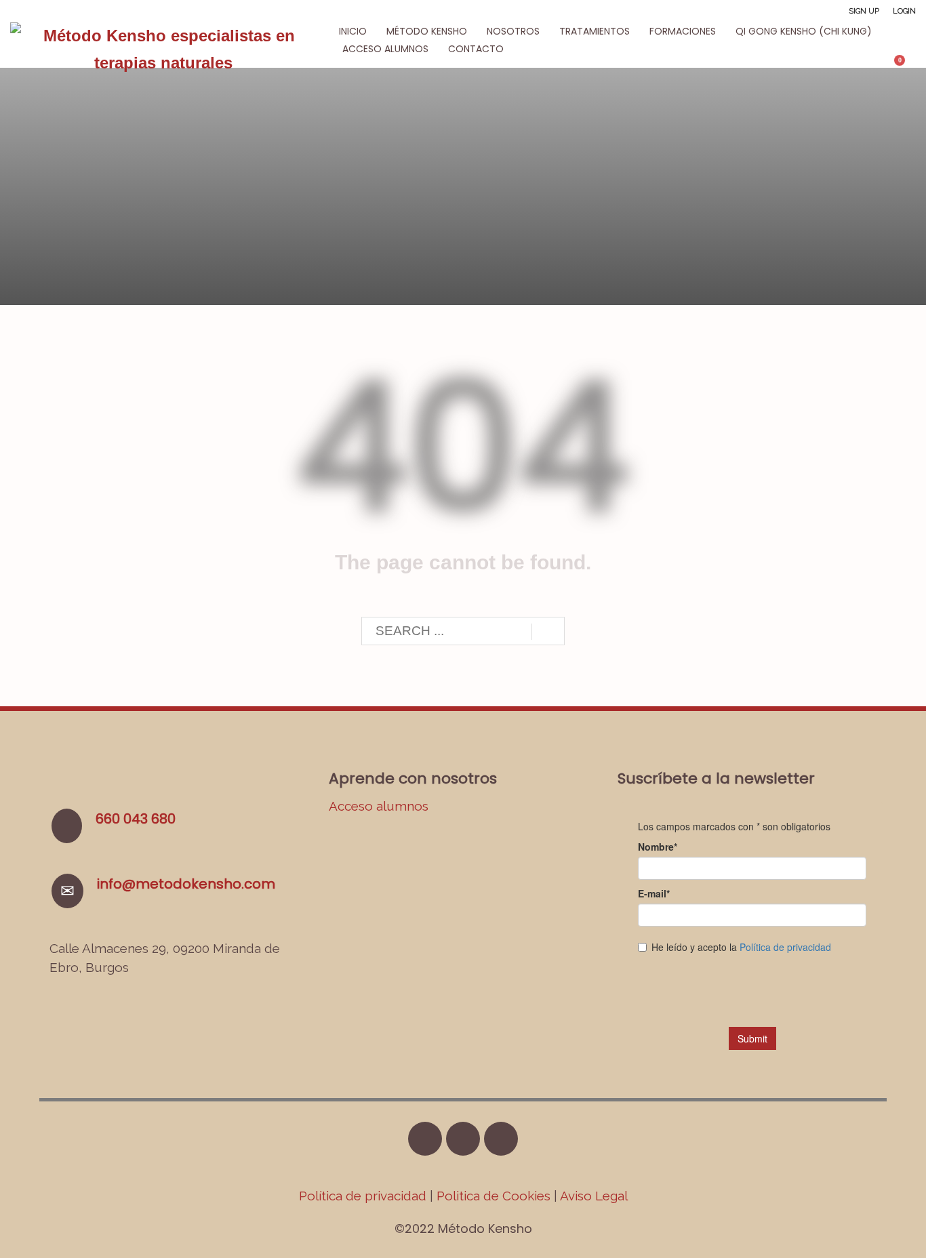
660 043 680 (136, 818)
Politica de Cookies (493, 1195)
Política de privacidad (364, 1195)
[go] (548, 631)
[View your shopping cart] (906, 66)
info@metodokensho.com (186, 883)
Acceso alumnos (378, 805)
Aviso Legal (594, 1195)
